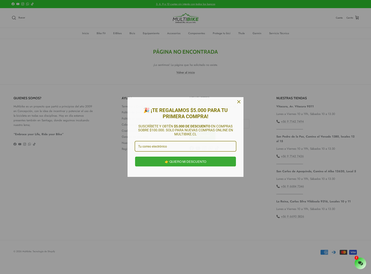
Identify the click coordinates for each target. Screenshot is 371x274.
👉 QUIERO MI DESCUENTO (185, 161)
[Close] (238, 101)
